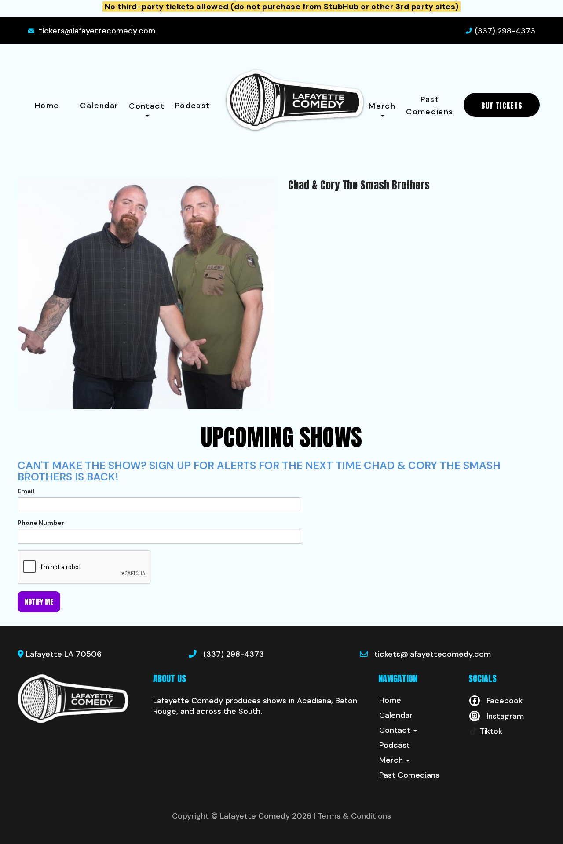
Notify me (39, 602)
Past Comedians (429, 105)
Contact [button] (147, 106)
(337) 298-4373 (505, 30)
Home (47, 105)
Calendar (99, 105)
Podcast (192, 105)
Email (26, 491)
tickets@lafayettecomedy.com (97, 30)
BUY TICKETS (501, 105)
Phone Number (41, 523)
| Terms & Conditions (352, 816)
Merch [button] (382, 106)
